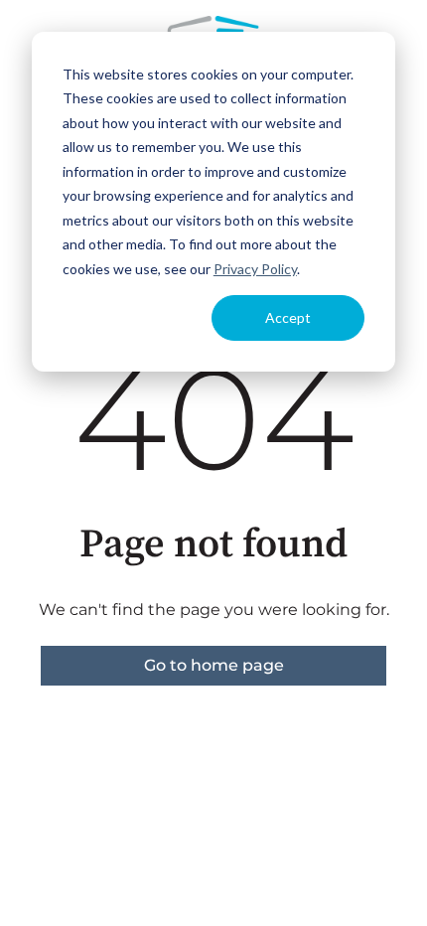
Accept (288, 317)
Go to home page (214, 665)
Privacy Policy (255, 268)
